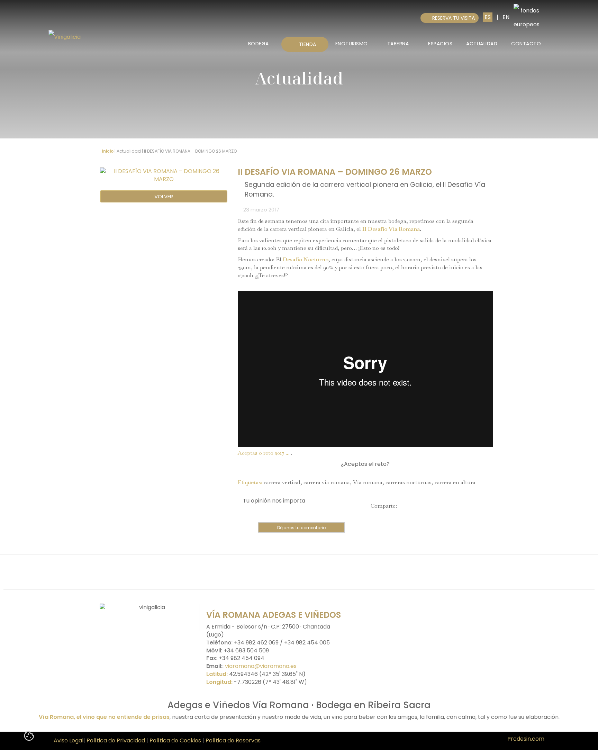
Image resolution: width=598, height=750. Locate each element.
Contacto (526, 43)
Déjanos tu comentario (301, 528)
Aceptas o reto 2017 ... (264, 453)
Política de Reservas (233, 740)
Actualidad (481, 43)
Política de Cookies (176, 740)
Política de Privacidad (116, 740)
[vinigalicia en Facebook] (131, 627)
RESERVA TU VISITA (451, 18)
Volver (163, 196)
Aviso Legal (68, 740)
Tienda (306, 44)
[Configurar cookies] (29, 737)
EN (505, 17)
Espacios (440, 43)
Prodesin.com (525, 739)
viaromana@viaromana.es (261, 666)
